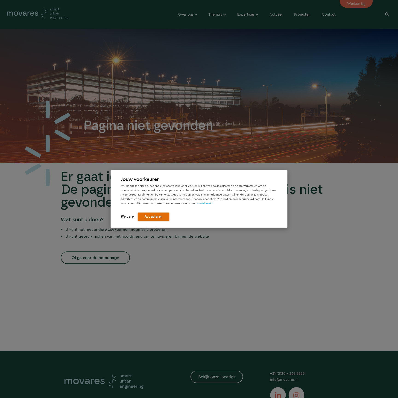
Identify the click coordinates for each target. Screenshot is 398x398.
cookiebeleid (204, 203)
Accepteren (153, 216)
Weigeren (128, 216)
